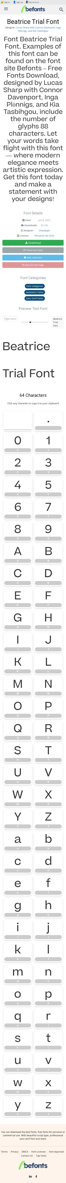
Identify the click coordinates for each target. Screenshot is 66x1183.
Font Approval (56, 1151)
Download (35, 243)
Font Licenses (38, 1151)
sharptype (44, 230)
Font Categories (34, 286)
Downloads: (30, 225)
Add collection (34, 257)
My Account (34, 2)
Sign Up (18, 2)
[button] (61, 10)
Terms (4, 1151)
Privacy (14, 1151)
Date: (28, 220)
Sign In (5, 2)
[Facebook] (36, 1176)
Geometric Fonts (34, 292)
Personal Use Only (44, 235)
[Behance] (30, 1176)
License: (24, 235)
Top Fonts (41, 1155)
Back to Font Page (34, 264)
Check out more (34, 250)
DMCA (25, 1151)
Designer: (29, 230)
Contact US (27, 1155)
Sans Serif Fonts (34, 298)
